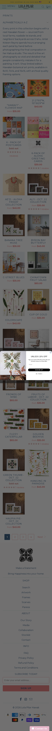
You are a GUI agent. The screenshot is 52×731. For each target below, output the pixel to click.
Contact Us (40, 728)
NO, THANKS (39, 373)
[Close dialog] (50, 352)
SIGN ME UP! (39, 369)
